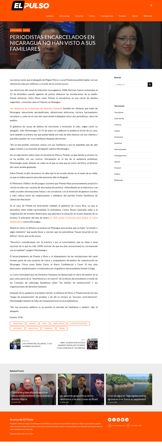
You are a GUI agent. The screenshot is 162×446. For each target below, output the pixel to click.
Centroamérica (16, 30)
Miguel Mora (33, 328)
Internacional (64, 16)
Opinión (135, 16)
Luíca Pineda (17, 328)
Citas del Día (119, 119)
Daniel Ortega (58, 323)
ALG (19, 60)
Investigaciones (107, 16)
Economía (79, 16)
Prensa (62, 328)
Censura (32, 323)
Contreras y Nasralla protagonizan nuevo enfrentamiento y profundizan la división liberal (32, 396)
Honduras (49, 16)
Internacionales (120, 149)
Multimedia (148, 16)
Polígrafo (122, 16)
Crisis (44, 323)
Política (92, 16)
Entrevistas (118, 137)
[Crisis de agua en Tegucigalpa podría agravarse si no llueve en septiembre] (128, 389)
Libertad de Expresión (78, 323)
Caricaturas (118, 112)
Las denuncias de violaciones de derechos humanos (36, 108)
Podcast (117, 168)
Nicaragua (49, 328)
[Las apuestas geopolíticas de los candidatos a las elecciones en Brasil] (80, 389)
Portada (26, 30)
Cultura (117, 131)
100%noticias (18, 323)
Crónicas (117, 125)
